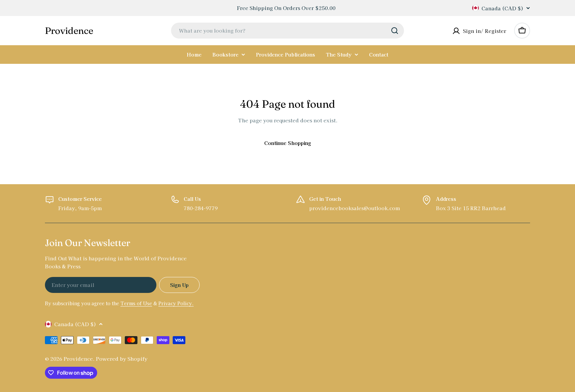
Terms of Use (136, 303)
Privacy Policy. (176, 303)
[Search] (395, 31)
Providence (69, 30)
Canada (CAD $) (502, 8)
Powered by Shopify (121, 358)
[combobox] (287, 31)
